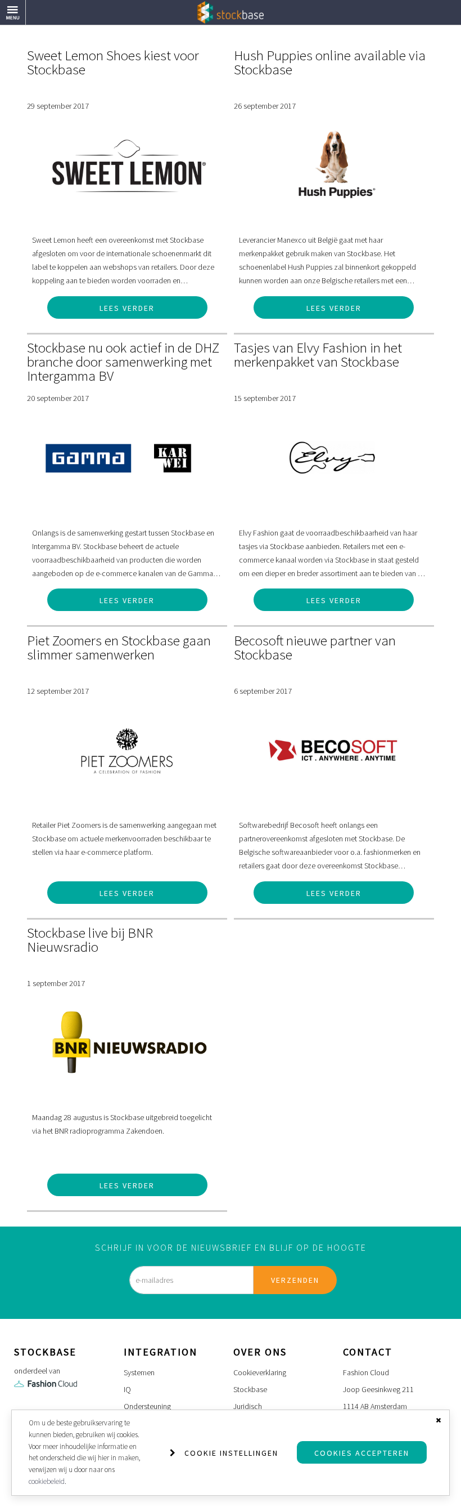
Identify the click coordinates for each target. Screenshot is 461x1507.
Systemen (139, 1372)
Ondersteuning (147, 1406)
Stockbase (250, 1389)
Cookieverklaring (259, 1372)
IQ (127, 1389)
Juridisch (247, 1406)
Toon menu (25, 7)
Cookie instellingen (231, 1453)
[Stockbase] (230, 12)
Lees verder (127, 308)
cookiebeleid (47, 1481)
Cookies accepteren (361, 1453)
